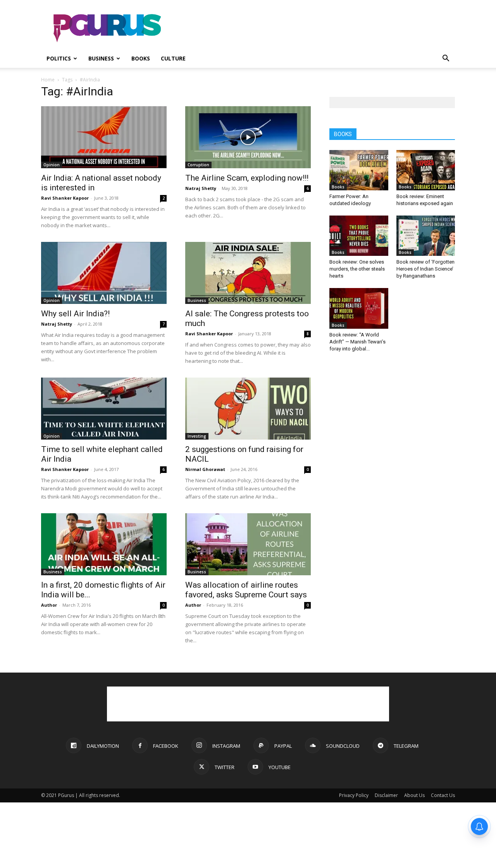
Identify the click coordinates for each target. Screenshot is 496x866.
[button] (445, 59)
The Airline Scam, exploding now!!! (246, 178)
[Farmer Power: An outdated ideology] (358, 170)
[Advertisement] (314, 28)
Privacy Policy (354, 795)
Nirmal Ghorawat (205, 469)
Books (140, 58)
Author (49, 605)
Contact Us (443, 795)
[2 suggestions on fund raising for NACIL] (248, 409)
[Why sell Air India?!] (104, 273)
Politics (58, 58)
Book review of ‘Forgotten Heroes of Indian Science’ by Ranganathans (425, 269)
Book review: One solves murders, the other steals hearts (357, 269)
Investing (197, 436)
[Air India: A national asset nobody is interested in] (104, 137)
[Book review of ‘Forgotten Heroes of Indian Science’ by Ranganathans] (425, 236)
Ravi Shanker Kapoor (65, 198)
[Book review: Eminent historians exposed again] (425, 170)
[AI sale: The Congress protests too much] (248, 273)
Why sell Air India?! (75, 313)
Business (101, 58)
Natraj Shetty (200, 188)
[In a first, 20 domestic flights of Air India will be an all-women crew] (104, 544)
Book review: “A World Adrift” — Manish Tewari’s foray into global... (357, 342)
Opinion (51, 164)
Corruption (198, 164)
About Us (414, 795)
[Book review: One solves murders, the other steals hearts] (358, 236)
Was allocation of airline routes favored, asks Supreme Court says (246, 589)
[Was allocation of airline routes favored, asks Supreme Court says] (248, 544)
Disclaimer (386, 795)
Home (48, 79)
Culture (173, 58)
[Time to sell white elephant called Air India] (104, 409)
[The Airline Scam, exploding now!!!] (248, 137)
